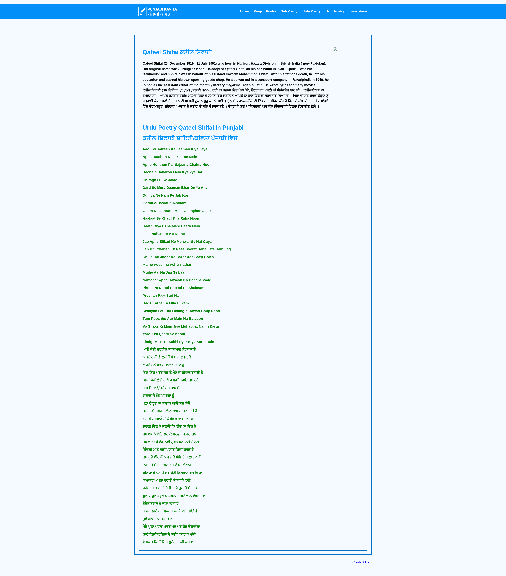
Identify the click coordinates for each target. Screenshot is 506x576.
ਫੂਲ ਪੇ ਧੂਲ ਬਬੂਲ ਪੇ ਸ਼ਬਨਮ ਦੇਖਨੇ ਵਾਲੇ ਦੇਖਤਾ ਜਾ (174, 496)
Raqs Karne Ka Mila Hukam (166, 303)
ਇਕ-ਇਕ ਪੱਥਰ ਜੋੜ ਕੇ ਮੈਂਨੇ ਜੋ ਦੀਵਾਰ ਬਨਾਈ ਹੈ (173, 373)
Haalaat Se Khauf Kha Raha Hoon (171, 218)
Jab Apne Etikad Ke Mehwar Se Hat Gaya (177, 242)
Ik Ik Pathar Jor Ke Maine (164, 234)
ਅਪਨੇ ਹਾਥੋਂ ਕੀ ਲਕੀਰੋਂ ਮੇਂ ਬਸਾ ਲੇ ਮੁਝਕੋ (167, 357)
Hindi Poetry (335, 11)
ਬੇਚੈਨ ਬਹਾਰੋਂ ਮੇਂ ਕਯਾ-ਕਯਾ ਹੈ (160, 503)
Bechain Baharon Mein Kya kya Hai (172, 172)
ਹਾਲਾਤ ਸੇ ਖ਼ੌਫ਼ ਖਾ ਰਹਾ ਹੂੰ (158, 396)
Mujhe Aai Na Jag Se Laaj (164, 272)
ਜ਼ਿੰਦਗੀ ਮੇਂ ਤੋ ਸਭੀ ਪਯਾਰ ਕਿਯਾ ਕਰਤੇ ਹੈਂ (168, 450)
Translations (358, 11)
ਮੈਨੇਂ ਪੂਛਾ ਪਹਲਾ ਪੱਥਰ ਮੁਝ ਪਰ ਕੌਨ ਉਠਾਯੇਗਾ (171, 527)
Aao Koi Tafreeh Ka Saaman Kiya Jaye (175, 149)
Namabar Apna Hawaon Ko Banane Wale (177, 280)
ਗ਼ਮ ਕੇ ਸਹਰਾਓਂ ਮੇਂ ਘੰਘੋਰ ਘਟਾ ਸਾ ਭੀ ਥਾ (168, 419)
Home (244, 11)
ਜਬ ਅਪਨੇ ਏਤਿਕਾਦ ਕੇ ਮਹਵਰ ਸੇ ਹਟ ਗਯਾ (170, 434)
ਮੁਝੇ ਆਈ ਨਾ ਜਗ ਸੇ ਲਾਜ (159, 519)
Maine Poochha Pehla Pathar (167, 265)
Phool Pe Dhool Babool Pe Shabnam (173, 288)
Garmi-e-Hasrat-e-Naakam (164, 203)
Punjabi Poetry (265, 11)
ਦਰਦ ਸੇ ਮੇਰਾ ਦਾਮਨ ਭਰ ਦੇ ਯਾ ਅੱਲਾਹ (167, 465)
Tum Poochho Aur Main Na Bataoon (173, 319)
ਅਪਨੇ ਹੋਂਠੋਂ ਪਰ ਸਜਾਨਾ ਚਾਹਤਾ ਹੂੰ (163, 365)
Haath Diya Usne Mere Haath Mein (171, 226)
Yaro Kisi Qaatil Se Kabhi (164, 334)
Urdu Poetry (311, 11)
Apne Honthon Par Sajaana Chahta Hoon (177, 165)
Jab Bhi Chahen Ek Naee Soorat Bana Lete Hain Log (187, 249)
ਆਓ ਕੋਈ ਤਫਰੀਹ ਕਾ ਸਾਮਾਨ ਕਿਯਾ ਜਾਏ (169, 349)
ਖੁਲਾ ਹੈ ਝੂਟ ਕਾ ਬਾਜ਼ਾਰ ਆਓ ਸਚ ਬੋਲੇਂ (166, 403)
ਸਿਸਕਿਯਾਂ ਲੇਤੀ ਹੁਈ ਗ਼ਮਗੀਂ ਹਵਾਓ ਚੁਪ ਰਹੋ (171, 380)
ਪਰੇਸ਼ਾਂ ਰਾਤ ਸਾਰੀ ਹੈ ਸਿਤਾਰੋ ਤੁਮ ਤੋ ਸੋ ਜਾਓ (170, 488)
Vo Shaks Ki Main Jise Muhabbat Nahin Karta (181, 326)
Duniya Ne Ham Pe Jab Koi (165, 195)
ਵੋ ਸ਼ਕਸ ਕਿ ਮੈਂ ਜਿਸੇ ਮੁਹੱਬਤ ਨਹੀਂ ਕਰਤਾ (168, 542)
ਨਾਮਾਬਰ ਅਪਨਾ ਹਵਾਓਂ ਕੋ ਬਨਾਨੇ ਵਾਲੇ (166, 480)
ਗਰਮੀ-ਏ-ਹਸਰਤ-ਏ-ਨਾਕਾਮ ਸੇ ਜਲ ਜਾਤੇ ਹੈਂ (170, 411)
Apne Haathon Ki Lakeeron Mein (170, 157)
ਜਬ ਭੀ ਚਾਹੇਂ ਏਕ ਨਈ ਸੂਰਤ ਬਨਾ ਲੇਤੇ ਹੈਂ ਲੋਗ (171, 442)
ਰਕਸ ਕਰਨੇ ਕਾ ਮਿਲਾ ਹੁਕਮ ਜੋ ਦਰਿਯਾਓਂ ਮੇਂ (170, 511)
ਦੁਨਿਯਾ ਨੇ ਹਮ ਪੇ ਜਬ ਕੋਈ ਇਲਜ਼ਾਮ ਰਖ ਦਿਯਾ (172, 473)
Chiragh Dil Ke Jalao (160, 180)
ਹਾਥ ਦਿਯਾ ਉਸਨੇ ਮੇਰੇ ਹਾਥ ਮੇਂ (161, 388)
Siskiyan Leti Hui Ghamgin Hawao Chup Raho (181, 311)
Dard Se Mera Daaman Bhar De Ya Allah (176, 188)
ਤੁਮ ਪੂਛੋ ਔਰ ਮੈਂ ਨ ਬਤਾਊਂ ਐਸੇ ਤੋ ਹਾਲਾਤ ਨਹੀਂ (172, 457)
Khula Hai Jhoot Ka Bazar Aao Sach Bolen (178, 257)
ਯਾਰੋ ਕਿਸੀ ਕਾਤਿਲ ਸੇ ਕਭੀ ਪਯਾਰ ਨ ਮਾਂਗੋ (169, 534)
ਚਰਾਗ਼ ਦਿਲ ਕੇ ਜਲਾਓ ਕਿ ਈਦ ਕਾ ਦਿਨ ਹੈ (169, 426)
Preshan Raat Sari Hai (161, 295)
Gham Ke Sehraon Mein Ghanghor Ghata (177, 211)
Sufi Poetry (289, 11)
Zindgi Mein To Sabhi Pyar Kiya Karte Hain (178, 342)
